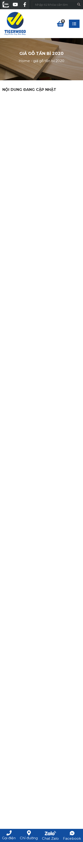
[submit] (79, 4)
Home (24, 61)
